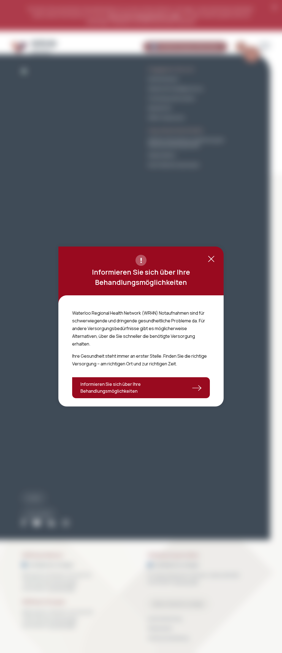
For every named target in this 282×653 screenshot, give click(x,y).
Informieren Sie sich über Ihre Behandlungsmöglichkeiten (110, 387)
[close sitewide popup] (211, 259)
